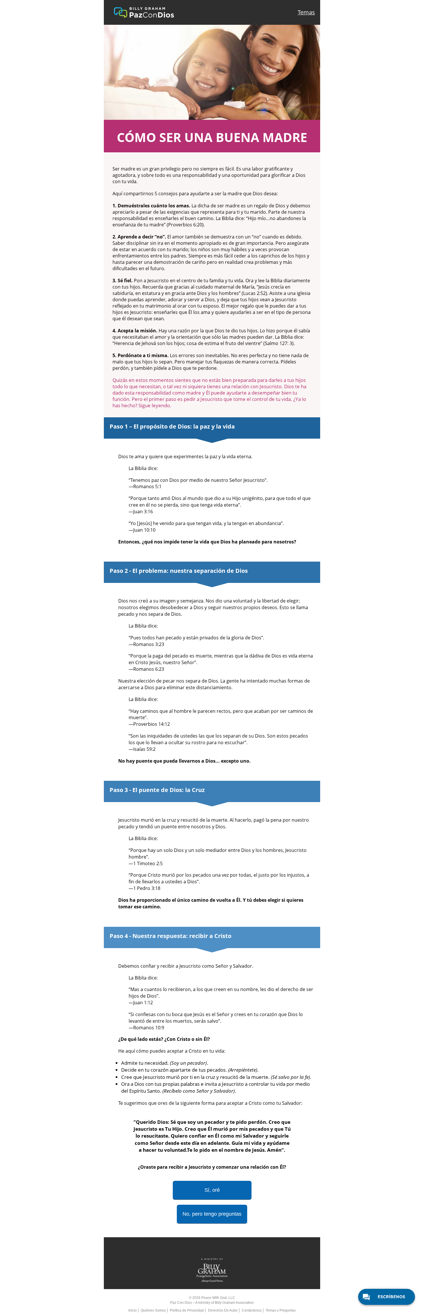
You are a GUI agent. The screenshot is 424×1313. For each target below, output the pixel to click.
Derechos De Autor (223, 1310)
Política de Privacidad (187, 1310)
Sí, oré (212, 1190)
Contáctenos (252, 1310)
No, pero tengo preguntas (212, 1214)
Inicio (132, 1310)
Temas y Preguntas (281, 1310)
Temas (306, 12)
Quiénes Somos (153, 1310)
